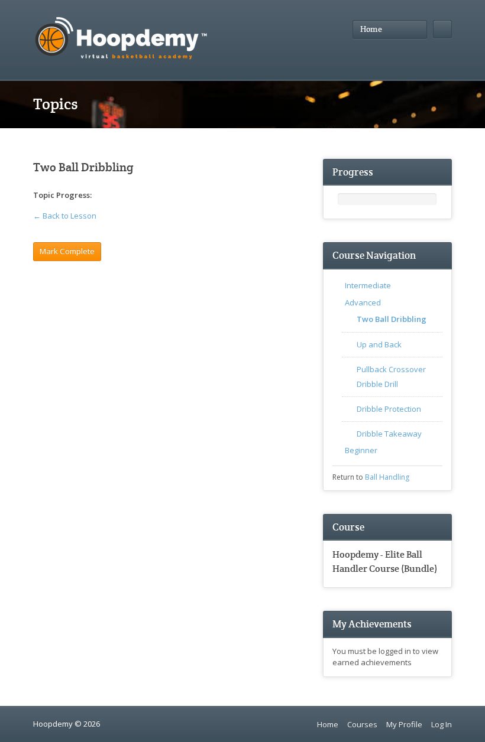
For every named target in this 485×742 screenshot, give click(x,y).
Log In (441, 724)
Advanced (363, 302)
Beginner (361, 450)
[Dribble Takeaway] (160, 195)
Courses (362, 724)
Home (327, 724)
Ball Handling (387, 477)
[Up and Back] (120, 195)
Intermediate (368, 285)
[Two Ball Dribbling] (106, 195)
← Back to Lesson (64, 215)
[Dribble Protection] (147, 195)
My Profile (404, 724)
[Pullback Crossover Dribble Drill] (133, 195)
